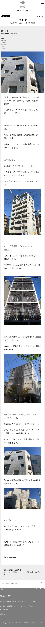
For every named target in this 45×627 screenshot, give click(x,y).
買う (26, 11)
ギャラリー (21, 601)
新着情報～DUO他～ (33, 572)
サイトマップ (18, 606)
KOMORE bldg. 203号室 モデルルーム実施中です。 (13, 572)
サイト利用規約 (28, 606)
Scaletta (3, 40)
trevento (3, 44)
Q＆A (33, 601)
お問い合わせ (4, 614)
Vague (3, 46)
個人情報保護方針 (5, 609)
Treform (3, 42)
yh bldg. (3, 48)
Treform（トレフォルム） (25, 424)
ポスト (7, 16)
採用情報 (9, 606)
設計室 (14, 601)
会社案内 (3, 606)
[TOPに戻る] (42, 584)
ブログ (28, 601)
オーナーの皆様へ (5, 601)
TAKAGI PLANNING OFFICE (19, 623)
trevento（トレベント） (23, 166)
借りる (19, 11)
